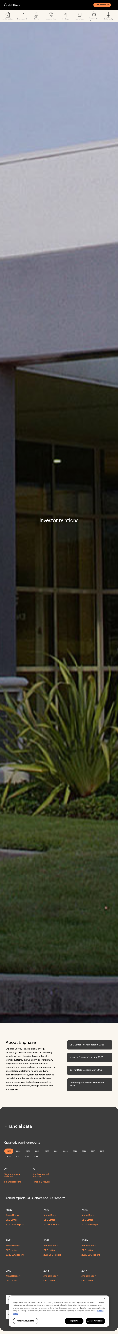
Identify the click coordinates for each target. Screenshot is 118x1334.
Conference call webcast (12, 1175)
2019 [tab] (75, 1151)
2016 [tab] (102, 1151)
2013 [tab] (27, 1157)
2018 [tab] (84, 1151)
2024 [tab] (28, 1151)
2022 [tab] (47, 1151)
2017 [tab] (93, 1151)
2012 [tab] (36, 1157)
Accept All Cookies (95, 1321)
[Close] (105, 1298)
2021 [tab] (56, 1151)
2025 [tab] (18, 1151)
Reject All (74, 1321)
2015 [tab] (9, 1157)
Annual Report (13, 1215)
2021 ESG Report (52, 1255)
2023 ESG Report (90, 1224)
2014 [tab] (18, 1157)
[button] (114, 5)
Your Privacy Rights (25, 1321)
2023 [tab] (37, 1151)
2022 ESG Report (15, 1255)
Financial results (12, 1182)
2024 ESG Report (52, 1224)
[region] (59, 1311)
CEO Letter (11, 1220)
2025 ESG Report (15, 1224)
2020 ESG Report (90, 1255)
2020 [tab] (65, 1151)
